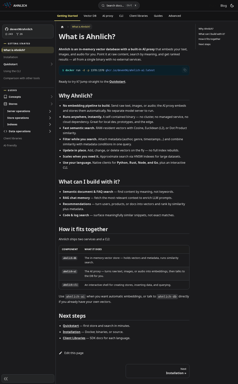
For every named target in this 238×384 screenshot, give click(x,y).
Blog (224, 6)
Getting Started (67, 16)
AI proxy (107, 16)
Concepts (15, 97)
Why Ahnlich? (206, 28)
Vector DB (90, 16)
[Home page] (62, 26)
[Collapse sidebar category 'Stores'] (52, 104)
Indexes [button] (12, 124)
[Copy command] (185, 70)
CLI (121, 16)
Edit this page (73, 353)
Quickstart (10, 64)
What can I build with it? (212, 34)
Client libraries (138, 16)
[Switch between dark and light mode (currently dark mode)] (232, 6)
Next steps (204, 44)
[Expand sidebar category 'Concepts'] (52, 96)
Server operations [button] (18, 111)
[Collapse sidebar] (27, 378)
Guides (158, 16)
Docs (212, 6)
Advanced (175, 16)
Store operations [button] (18, 118)
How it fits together (209, 39)
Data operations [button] (19, 131)
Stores (13, 104)
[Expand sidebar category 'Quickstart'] (52, 64)
